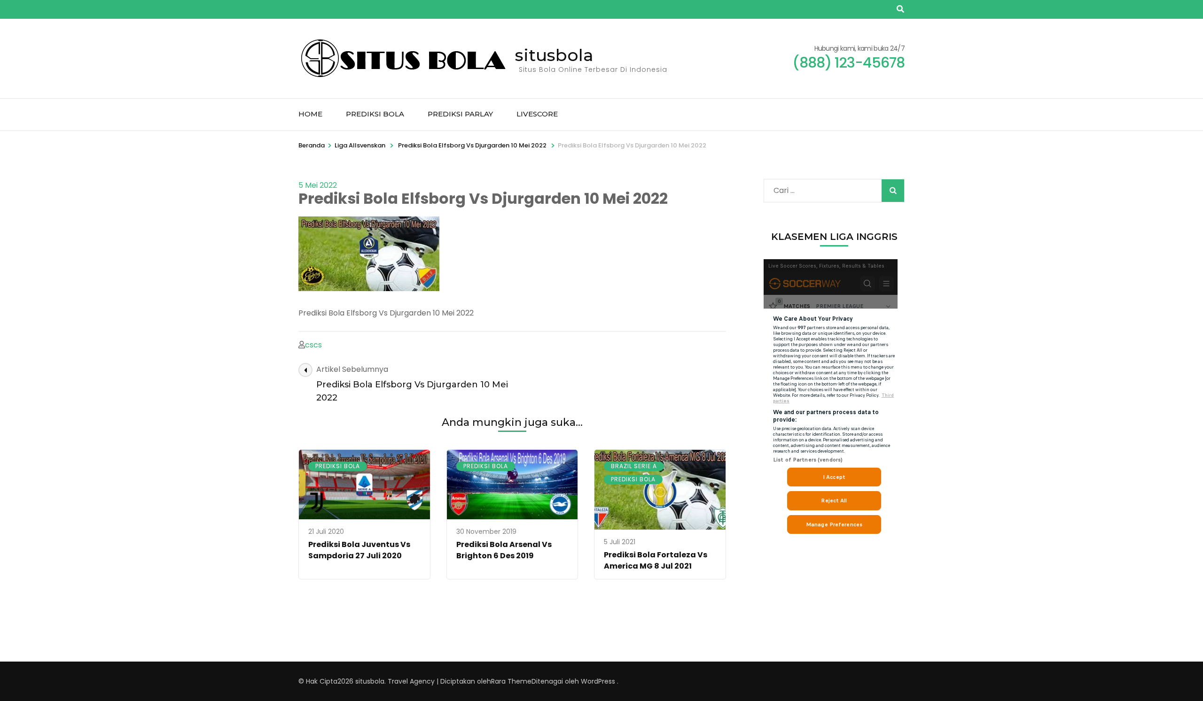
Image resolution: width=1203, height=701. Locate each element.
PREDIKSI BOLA (375, 113)
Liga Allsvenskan (360, 145)
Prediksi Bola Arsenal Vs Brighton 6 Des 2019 (504, 550)
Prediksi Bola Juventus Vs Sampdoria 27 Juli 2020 (359, 550)
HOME (310, 113)
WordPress (598, 681)
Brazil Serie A (634, 466)
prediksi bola (337, 466)
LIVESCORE (537, 113)
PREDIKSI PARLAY (460, 113)
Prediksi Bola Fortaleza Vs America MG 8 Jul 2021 (655, 560)
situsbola (554, 55)
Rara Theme (511, 681)
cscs (313, 344)
